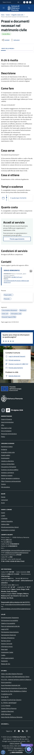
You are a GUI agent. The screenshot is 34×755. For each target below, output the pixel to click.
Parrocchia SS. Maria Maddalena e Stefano (14, 691)
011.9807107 (7, 539)
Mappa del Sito (5, 664)
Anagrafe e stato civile (17, 15)
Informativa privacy (7, 646)
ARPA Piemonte (6, 714)
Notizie (3, 497)
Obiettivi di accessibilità (8, 623)
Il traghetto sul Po (6, 694)
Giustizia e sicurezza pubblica (9, 470)
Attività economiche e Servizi (10, 527)
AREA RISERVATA (17, 752)
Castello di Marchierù (7, 711)
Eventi (3, 513)
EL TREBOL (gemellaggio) (8, 703)
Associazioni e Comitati (8, 530)
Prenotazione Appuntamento (10, 632)
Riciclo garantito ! (6, 682)
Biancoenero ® (18, 748)
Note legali (4, 649)
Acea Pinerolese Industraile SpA (10, 685)
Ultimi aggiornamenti (7, 658)
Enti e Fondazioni (6, 431)
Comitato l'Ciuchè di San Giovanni (11, 700)
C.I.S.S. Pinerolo (5, 705)
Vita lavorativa (5, 487)
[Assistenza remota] (21, 743)
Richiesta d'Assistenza (7, 638)
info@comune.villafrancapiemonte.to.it (16, 552)
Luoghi (3, 515)
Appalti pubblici (5, 455)
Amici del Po (4, 697)
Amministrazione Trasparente (10, 617)
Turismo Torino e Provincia (8, 708)
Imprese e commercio (7, 472)
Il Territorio (4, 518)
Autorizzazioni (5, 458)
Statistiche (4, 661)
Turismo (3, 484)
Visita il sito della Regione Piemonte (12, 674)
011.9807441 (8, 542)
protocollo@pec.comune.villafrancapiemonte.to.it (15, 550)
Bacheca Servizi (6, 641)
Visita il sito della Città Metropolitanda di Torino (15, 677)
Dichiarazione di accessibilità (9, 620)
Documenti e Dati (6, 428)
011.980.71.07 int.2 (16, 277)
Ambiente (4, 449)
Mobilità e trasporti (6, 475)
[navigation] (4, 8)
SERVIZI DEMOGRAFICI (12, 270)
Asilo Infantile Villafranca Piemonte (11, 717)
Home (2, 15)
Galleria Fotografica (7, 521)
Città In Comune (14, 743)
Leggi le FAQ (5, 629)
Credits (3, 655)
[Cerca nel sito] (29, 8)
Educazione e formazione (8, 467)
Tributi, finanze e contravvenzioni (11, 481)
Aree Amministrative (7, 422)
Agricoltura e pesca (7, 446)
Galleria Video (5, 524)
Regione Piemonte (7, 2)
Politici (3, 437)
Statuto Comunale (6, 643)
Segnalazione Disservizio (8, 635)
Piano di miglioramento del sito (10, 626)
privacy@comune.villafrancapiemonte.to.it (17, 604)
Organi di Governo (6, 419)
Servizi (8, 15)
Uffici (2, 425)
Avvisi (3, 503)
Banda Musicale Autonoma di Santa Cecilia (14, 688)
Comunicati (4, 500)
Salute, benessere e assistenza (10, 478)
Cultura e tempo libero (7, 464)
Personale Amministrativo (9, 434)
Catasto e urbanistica (7, 461)
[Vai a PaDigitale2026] (12, 410)
